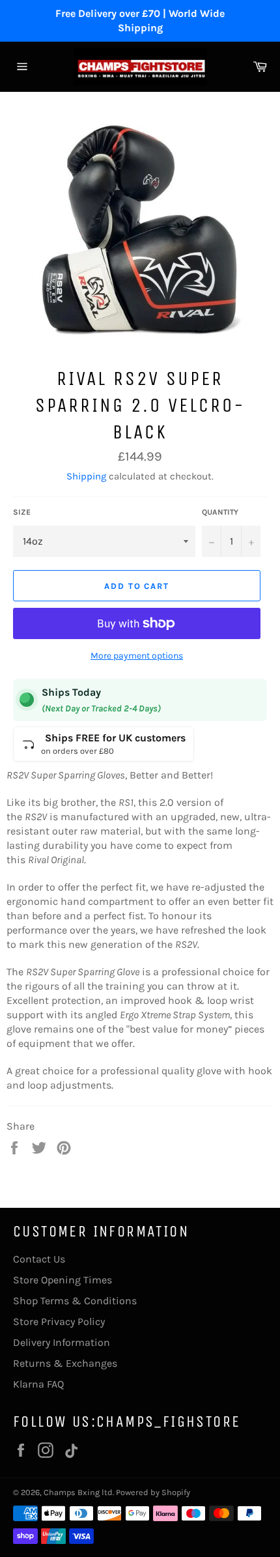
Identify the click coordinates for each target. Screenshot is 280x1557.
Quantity (220, 512)
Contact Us (39, 1259)
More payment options (137, 655)
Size (22, 512)
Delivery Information (61, 1342)
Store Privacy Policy (59, 1321)
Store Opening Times (62, 1280)
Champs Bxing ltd (78, 1492)
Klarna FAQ (38, 1384)
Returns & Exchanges (65, 1363)
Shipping (86, 476)
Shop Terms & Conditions (75, 1300)
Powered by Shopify (153, 1492)
